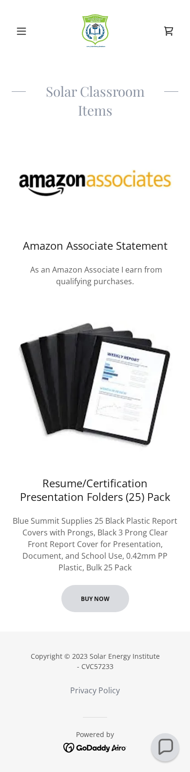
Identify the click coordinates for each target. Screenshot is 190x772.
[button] (24, 31)
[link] (95, 31)
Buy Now (95, 599)
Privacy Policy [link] (95, 690)
